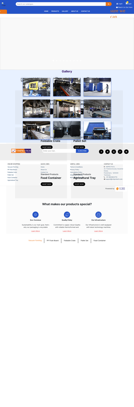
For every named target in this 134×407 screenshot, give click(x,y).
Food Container (100, 241)
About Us (74, 11)
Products (55, 11)
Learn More (35, 231)
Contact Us (85, 11)
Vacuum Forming (35, 240)
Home (46, 11)
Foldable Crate (69, 241)
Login (120, 4)
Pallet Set (84, 241)
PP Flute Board (53, 241)
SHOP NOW (46, 147)
